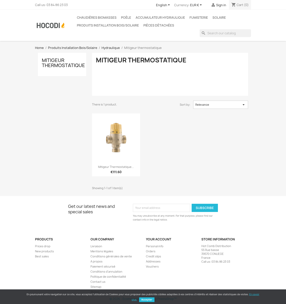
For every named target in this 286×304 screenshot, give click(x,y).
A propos (96, 261)
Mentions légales (101, 251)
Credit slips (153, 256)
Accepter (146, 299)
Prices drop (42, 246)
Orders (150, 251)
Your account (158, 239)
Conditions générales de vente (111, 256)
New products (44, 251)
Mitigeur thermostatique (63, 63)
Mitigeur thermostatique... (116, 167)
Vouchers (152, 266)
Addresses (153, 261)
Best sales (42, 256)
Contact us (97, 282)
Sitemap (95, 287)
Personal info (154, 246)
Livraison (96, 246)
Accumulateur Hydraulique (160, 17)
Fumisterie (198, 17)
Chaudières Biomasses (97, 17)
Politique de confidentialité (108, 276)
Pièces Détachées (158, 25)
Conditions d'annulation (106, 271)
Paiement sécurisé (102, 266)
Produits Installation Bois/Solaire (108, 25)
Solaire (219, 17)
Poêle (126, 17)
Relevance (220, 104)
